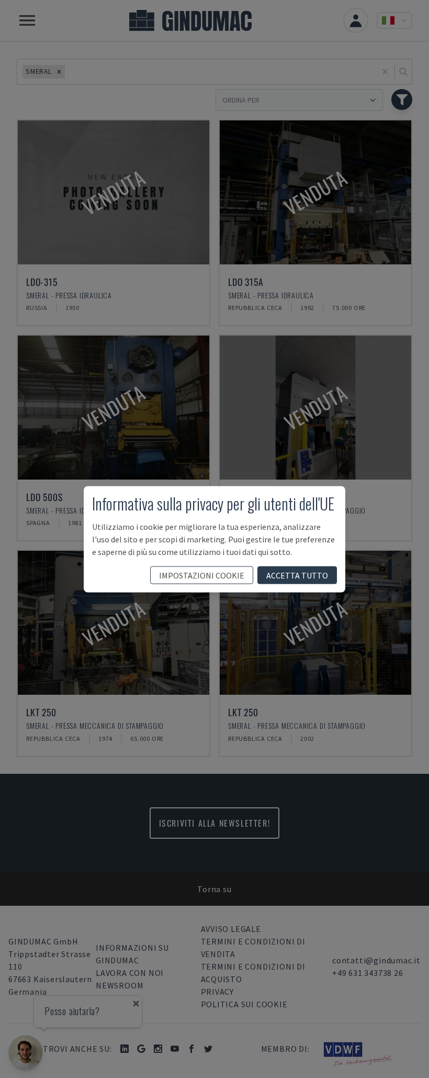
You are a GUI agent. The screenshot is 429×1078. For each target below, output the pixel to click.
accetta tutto (297, 575)
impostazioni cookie (201, 575)
